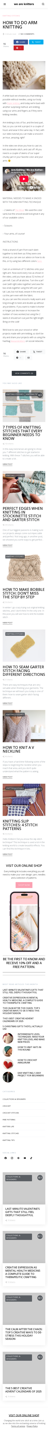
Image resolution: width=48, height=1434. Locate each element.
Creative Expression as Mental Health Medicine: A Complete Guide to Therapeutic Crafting (23, 1000)
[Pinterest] (18, 1158)
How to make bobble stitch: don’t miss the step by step (24, 593)
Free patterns (9, 1120)
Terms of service (18, 1426)
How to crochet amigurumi (27, 1061)
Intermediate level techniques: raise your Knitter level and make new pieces (31, 1038)
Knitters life (8, 1126)
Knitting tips (32, 394)
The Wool (19, 210)
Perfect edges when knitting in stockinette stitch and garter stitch (23, 514)
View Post (7, 464)
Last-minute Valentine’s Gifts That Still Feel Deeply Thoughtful (23, 991)
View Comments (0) (24, 373)
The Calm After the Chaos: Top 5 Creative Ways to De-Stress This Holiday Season (21, 1011)
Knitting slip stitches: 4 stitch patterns (20, 824)
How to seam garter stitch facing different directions (24, 670)
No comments (27, 34)
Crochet (7, 1106)
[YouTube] (25, 1158)
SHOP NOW (24, 885)
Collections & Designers (14, 1099)
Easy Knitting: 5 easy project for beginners (31, 1074)
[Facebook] (6, 1158)
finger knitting (13, 103)
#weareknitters (18, 341)
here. (39, 261)
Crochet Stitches (11, 1113)
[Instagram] (12, 1158)
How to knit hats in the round (29, 1048)
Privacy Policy (32, 1426)
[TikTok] (31, 1158)
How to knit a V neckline (18, 749)
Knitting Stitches (11, 15)
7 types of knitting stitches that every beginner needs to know (22, 433)
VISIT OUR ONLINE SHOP (24, 1415)
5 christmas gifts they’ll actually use (23, 1027)
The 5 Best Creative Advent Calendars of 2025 (18, 1019)
